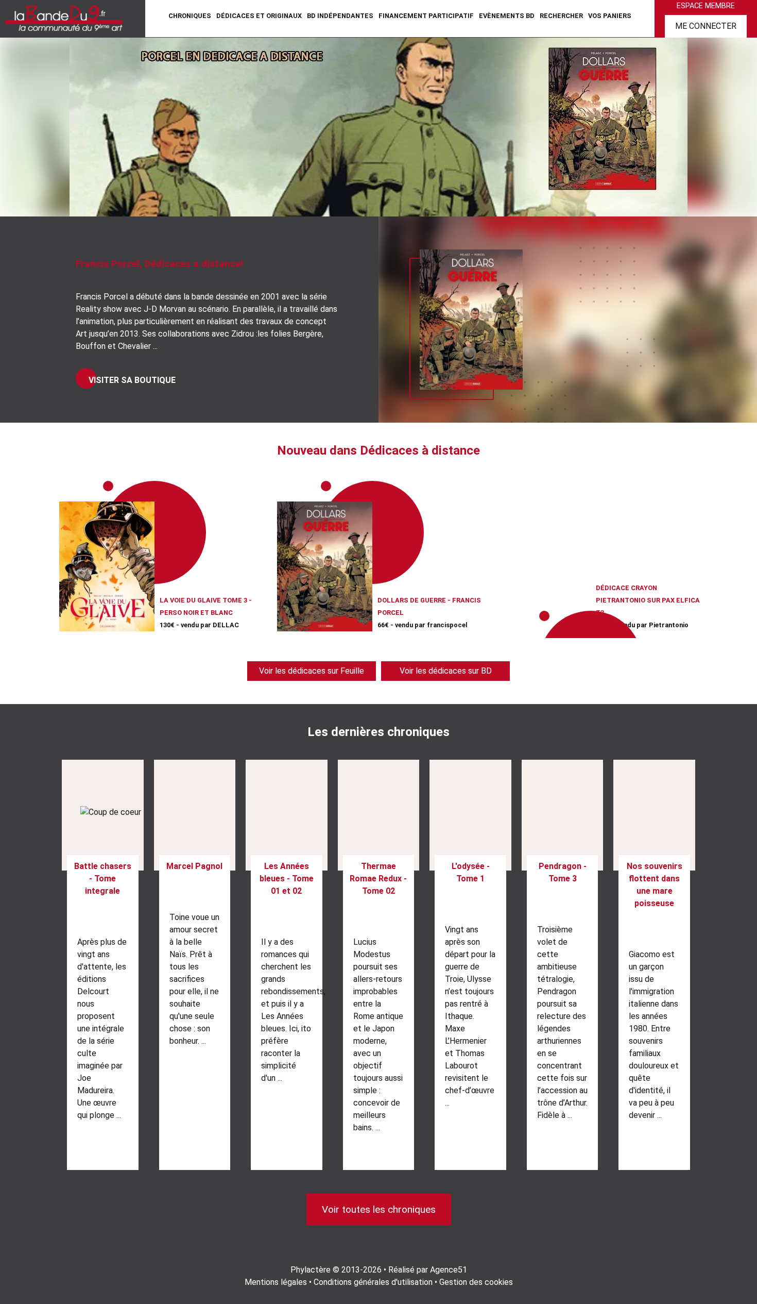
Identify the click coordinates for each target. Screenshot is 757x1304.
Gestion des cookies (476, 1282)
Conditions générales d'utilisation (373, 1282)
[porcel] (378, 126)
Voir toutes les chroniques (379, 1209)
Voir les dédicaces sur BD (446, 671)
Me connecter (705, 26)
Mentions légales (276, 1282)
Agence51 (448, 1270)
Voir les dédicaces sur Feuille (311, 671)
